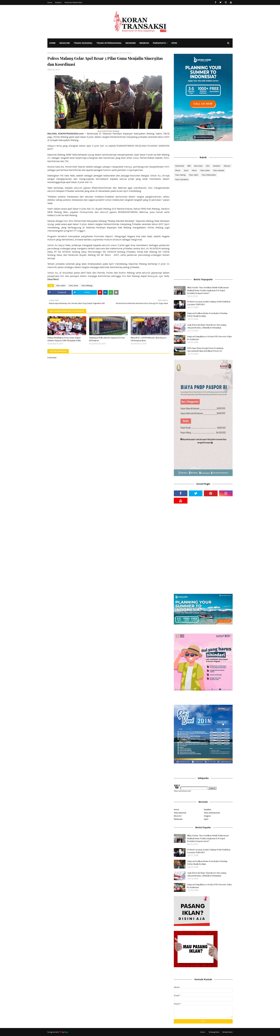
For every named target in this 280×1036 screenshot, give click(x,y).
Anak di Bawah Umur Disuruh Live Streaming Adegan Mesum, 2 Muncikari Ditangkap (206, 326)
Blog (66, 1032)
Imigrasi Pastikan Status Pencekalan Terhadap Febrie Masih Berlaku (207, 314)
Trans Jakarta (218, 170)
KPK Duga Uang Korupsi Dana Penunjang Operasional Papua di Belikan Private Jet (205, 349)
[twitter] (220, 2)
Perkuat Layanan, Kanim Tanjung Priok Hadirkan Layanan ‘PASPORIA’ (208, 303)
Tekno (194, 170)
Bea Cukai (198, 166)
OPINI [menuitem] (174, 43)
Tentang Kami (214, 1032)
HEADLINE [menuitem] (64, 43)
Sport (186, 170)
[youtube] (231, 2)
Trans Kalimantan (209, 175)
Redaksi (58, 2)
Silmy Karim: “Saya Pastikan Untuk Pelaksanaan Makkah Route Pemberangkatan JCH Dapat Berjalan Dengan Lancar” (208, 290)
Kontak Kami (227, 1032)
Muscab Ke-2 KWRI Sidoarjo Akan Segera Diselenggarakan (148, 339)
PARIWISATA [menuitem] (159, 43)
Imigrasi (207, 816)
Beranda (50, 53)
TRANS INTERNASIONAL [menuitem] (109, 43)
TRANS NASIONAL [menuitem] (83, 43)
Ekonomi (177, 816)
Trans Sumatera (181, 179)
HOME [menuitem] (52, 43)
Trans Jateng (180, 175)
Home (49, 2)
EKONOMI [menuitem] (131, 43)
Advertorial (179, 166)
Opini (206, 819)
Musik (177, 170)
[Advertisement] (203, 206)
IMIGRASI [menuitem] (144, 43)
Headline (216, 166)
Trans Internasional (212, 813)
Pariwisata (178, 819)
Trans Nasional (180, 813)
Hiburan (227, 166)
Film (207, 166)
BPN (189, 166)
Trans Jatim (60, 286)
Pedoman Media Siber (73, 2)
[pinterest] (210, 493)
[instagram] (226, 2)
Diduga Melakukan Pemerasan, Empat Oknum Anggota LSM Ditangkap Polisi (64, 339)
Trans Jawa (73, 286)
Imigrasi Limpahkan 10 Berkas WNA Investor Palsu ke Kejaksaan (209, 338)
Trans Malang (61, 53)
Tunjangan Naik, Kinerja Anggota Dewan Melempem (107, 339)
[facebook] (215, 2)
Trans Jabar (205, 170)
